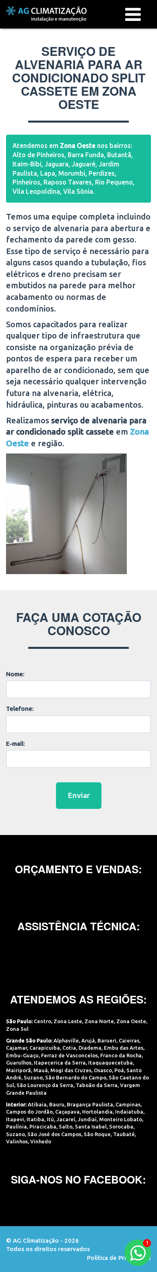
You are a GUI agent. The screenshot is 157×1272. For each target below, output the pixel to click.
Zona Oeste (131, 1021)
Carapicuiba (44, 1047)
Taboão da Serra (97, 1085)
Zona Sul (17, 1029)
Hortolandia (97, 1111)
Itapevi (15, 1119)
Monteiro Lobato (120, 1119)
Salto (65, 1126)
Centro (42, 1021)
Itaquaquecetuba (110, 1062)
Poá (119, 1070)
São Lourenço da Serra (45, 1085)
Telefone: (20, 708)
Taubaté (124, 1134)
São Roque (97, 1134)
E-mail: (15, 743)
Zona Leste (68, 1021)
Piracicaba (42, 1126)
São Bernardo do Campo (75, 1077)
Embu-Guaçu (22, 1055)
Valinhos (17, 1141)
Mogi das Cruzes (70, 1070)
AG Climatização (46, 14)
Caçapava (67, 1111)
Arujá (88, 1040)
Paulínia (16, 1126)
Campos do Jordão (29, 1111)
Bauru (56, 1104)
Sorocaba (121, 1126)
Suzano (33, 1077)
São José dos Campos (54, 1134)
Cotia (69, 1047)
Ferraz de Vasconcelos (69, 1055)
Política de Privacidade (119, 1257)
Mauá (40, 1070)
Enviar (79, 795)
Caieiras (129, 1040)
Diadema (89, 1047)
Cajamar (16, 1047)
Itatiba (35, 1119)
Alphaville (66, 1040)
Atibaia (37, 1104)
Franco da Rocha (121, 1055)
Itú (50, 1119)
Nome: (15, 674)
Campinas (128, 1104)
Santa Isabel (91, 1126)
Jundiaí (87, 1119)
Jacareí (65, 1119)
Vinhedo (40, 1141)
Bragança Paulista (90, 1104)
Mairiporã (18, 1070)
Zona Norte (99, 1021)
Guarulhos (18, 1062)
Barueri (106, 1040)
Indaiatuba (129, 1111)
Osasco (103, 1070)
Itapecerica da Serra (60, 1062)
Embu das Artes (123, 1047)
